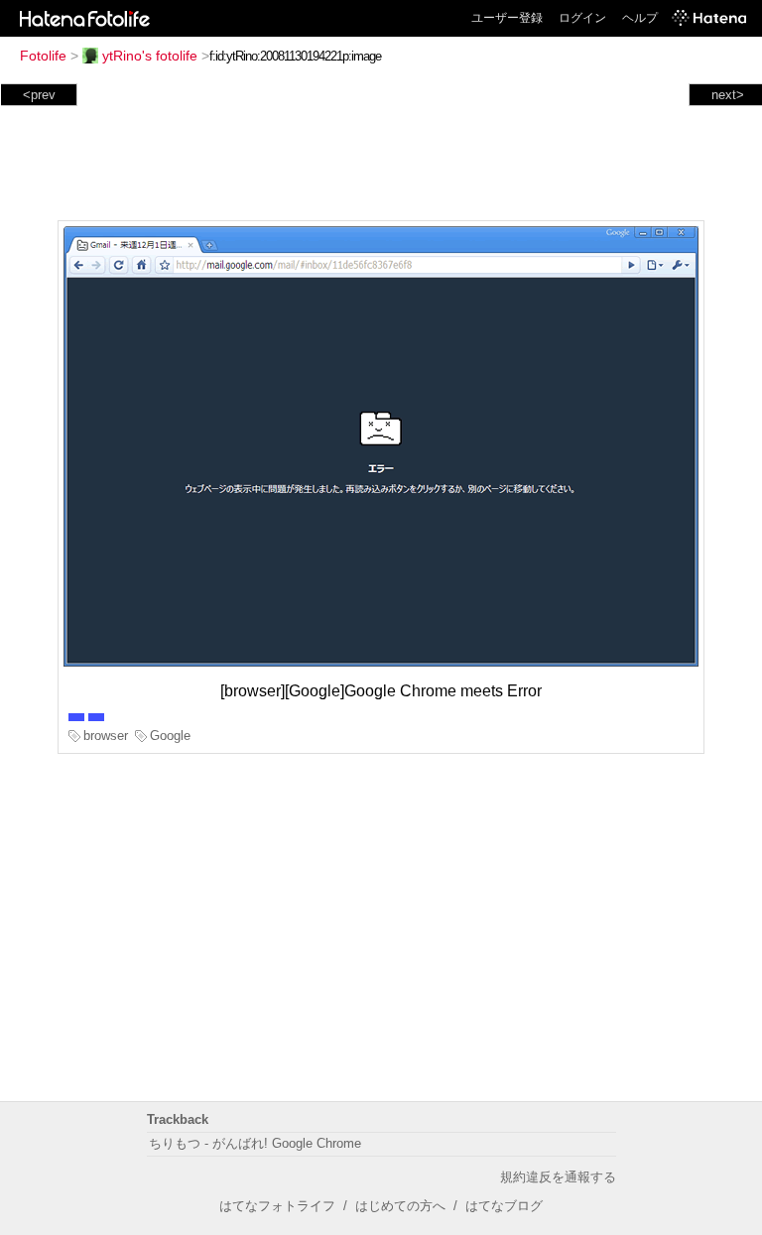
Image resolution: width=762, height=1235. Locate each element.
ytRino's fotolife (149, 55)
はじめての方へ (400, 1205)
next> (727, 94)
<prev (39, 94)
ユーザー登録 (507, 18)
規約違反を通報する (558, 1177)
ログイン (582, 18)
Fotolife (43, 55)
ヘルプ (640, 18)
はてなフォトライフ (277, 1205)
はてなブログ (504, 1205)
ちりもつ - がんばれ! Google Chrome (255, 1143)
